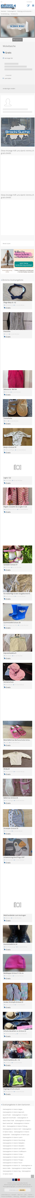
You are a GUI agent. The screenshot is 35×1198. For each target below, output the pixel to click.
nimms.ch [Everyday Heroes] (19, 1183)
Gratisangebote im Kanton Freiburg (17, 1126)
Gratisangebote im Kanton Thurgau (13, 1160)
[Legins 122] (17, 467)
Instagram (21, 1180)
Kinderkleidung (5, 14)
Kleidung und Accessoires (24, 11)
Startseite (3, 11)
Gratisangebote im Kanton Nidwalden (13, 1143)
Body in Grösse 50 (10, 447)
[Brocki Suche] (18, 132)
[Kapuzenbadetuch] (17, 642)
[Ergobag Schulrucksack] (17, 1078)
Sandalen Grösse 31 (11, 565)
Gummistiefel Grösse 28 (12, 623)
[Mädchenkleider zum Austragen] (17, 905)
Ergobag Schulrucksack (12, 1089)
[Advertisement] (17, 172)
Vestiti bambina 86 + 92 (12, 1060)
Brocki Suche (6, 243)
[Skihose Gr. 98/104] (17, 379)
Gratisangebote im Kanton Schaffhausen (14, 1151)
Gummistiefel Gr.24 (10, 944)
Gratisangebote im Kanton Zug (12, 1171)
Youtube (19, 1180)
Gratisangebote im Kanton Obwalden (13, 1146)
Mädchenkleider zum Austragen (15, 915)
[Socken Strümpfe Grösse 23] (17, 991)
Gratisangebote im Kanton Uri (11, 1165)
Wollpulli (7, 769)
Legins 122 (7, 478)
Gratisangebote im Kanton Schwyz (13, 1154)
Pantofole (7, 331)
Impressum (31, 1196)
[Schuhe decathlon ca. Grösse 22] (17, 1020)
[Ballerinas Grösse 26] (17, 787)
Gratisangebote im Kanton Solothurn (13, 1157)
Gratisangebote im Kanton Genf (12, 1129)
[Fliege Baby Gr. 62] (17, 292)
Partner (30, 1194)
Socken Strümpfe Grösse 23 (13, 1002)
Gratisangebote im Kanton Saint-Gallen (14, 1148)
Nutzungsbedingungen (9, 1186)
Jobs (25, 1194)
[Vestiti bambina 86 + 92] (17, 1049)
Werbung (16, 1196)
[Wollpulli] (17, 758)
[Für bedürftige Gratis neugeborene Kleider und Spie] (17, 583)
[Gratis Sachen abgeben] (28, 5)
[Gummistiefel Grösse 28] (17, 612)
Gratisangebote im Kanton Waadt (21, 1168)
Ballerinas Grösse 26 (11, 798)
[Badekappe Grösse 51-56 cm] (17, 963)
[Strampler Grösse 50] (17, 818)
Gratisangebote (11, 11)
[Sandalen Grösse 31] (17, 554)
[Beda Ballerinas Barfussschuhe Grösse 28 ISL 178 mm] (17, 729)
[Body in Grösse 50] (17, 437)
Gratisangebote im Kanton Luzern (12, 1137)
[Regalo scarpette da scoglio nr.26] (17, 496)
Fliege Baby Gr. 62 (10, 302)
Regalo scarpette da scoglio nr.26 (15, 507)
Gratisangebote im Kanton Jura (20, 1134)
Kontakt (14, 1194)
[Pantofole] (17, 321)
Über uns (20, 1194)
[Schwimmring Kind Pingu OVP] (17, 847)
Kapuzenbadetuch (10, 653)
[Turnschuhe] (17, 408)
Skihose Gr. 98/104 (10, 389)
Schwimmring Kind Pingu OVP (14, 857)
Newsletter (23, 1196)
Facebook (13, 1180)
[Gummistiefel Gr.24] (17, 934)
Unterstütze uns (5, 1194)
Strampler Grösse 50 (11, 828)
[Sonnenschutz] (17, 671)
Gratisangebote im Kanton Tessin (12, 1163)
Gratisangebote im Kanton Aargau (12, 1109)
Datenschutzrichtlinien (24, 1186)
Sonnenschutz (9, 682)
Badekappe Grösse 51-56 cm (14, 973)
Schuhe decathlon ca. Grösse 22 (15, 1031)
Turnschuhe (8, 418)
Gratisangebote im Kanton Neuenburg (14, 1140)
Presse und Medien (6, 1196)
